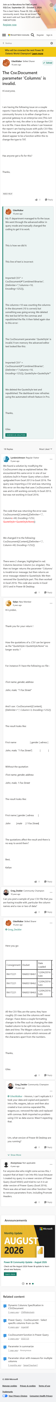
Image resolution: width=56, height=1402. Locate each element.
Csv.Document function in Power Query (28, 1334)
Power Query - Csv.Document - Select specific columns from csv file (27, 1321)
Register (40, 35)
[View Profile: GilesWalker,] (8, 212)
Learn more (37, 53)
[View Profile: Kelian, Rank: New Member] (8, 603)
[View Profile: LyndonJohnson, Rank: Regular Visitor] (6, 459)
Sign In (49, 35)
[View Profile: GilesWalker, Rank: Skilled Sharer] (6, 63)
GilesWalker (16, 61)
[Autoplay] (23, 1283)
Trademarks (7, 1391)
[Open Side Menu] (4, 35)
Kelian (15, 601)
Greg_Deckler (17, 890)
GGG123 (25, 1338)
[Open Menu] (52, 43)
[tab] (26, 1283)
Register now (10, 24)
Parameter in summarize (21, 1346)
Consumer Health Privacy (41, 1395)
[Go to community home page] (18, 35)
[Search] (32, 35)
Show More (16, 1154)
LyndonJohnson (18, 457)
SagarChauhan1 (30, 1365)
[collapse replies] (28, 455)
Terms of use (44, 1385)
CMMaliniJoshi (27, 1312)
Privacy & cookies (28, 1385)
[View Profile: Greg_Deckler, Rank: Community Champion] (6, 892)
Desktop (8, 43)
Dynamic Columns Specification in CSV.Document (25, 1307)
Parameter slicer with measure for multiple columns (30, 1360)
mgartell (25, 1327)
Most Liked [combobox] (45, 449)
